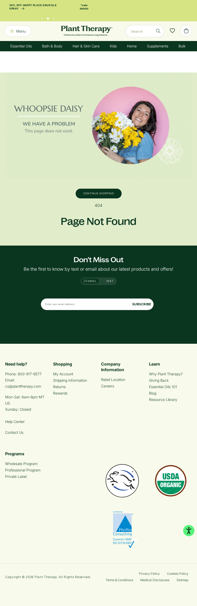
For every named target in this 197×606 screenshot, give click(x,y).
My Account (63, 374)
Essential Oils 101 (163, 387)
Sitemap (182, 580)
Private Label (16, 476)
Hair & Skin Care (86, 46)
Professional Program (23, 470)
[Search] (158, 31)
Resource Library (163, 399)
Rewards (60, 393)
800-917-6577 (30, 374)
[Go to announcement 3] (54, 17)
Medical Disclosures (154, 580)
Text (109, 280)
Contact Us (14, 432)
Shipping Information (70, 380)
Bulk (182, 46)
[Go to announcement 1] (42, 17)
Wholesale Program (21, 463)
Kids (113, 46)
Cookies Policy (177, 573)
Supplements (157, 46)
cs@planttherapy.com (23, 386)
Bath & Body (52, 46)
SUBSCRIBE (141, 304)
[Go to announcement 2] (48, 17)
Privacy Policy (149, 573)
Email (92, 280)
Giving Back (159, 380)
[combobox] (145, 31)
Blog (152, 393)
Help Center (15, 421)
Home (132, 46)
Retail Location (113, 379)
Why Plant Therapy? (166, 374)
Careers (107, 386)
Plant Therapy (46, 577)
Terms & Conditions (119, 580)
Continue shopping (98, 193)
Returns (59, 387)
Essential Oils (21, 46)
